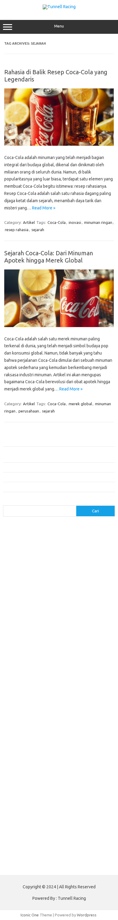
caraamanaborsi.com (77, 678)
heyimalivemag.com (24, 707)
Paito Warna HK (67, 828)
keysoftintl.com (48, 580)
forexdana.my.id (20, 626)
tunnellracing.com (62, 603)
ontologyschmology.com (80, 742)
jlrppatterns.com (66, 719)
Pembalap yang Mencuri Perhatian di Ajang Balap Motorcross (56, 467)
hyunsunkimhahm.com (64, 707)
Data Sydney (26, 834)
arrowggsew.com (22, 528)
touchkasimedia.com (24, 603)
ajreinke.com (91, 649)
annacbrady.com (20, 655)
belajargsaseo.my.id (24, 649)
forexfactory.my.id (90, 626)
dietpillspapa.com (22, 696)
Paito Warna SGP (36, 828)
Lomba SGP (71, 834)
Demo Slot (42, 811)
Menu (59, 26)
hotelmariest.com (67, 562)
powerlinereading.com (26, 591)
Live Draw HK (78, 846)
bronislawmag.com (68, 667)
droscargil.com (98, 696)
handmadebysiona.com (27, 562)
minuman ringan (98, 222)
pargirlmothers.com (24, 748)
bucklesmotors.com (24, 533)
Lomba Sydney (96, 834)
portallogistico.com (89, 586)
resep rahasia (16, 230)
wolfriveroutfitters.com (27, 609)
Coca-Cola (57, 222)
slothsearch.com (46, 759)
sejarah (37, 230)
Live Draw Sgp (40, 817)
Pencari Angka (77, 793)
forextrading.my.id (74, 638)
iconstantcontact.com (80, 568)
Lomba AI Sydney (74, 840)
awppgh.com (58, 661)
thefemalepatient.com (26, 771)
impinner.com (18, 574)
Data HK (90, 828)
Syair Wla (58, 799)
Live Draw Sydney (70, 817)
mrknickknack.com (22, 586)
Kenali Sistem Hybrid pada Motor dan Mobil (41, 441)
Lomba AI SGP (43, 840)
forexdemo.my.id (54, 626)
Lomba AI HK (17, 840)
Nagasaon (32, 793)
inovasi (75, 222)
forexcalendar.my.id (83, 615)
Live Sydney (100, 817)
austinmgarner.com (56, 655)
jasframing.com (47, 574)
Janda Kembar (82, 799)
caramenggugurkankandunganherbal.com (43, 684)
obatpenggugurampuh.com (30, 742)
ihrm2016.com (19, 713)
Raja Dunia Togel (33, 799)
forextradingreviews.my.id (30, 638)
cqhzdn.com (89, 545)
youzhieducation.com (71, 609)
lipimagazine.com (94, 730)
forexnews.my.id (71, 643)
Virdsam (13, 793)
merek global (80, 404)
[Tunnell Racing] (59, 6)
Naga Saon (52, 793)
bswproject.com (60, 672)
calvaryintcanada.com (64, 533)
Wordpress (87, 915)
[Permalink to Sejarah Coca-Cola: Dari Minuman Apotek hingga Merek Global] (59, 325)
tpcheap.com (17, 777)
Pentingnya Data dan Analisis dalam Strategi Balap (47, 477)
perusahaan (28, 411)
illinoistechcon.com (52, 713)
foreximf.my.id (51, 632)
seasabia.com (64, 754)
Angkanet (68, 805)
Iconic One (30, 915)
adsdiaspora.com (61, 649)
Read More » (43, 207)
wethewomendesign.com (55, 777)
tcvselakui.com (60, 597)
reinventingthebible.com (67, 748)
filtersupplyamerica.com (28, 557)
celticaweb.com (20, 545)
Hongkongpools (68, 811)
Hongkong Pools (94, 805)
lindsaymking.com (59, 730)
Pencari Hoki (46, 805)
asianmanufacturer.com (62, 528)
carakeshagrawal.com (25, 539)
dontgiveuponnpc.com (61, 696)
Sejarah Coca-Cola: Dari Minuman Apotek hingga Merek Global (48, 257)
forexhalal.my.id (20, 632)
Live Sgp (14, 822)
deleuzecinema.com (75, 690)
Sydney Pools (18, 811)
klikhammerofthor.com (61, 725)
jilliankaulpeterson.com (27, 719)
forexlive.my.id (80, 632)
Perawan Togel (19, 805)
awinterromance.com (25, 661)
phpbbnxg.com (55, 586)
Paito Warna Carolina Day (41, 846)
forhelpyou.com (48, 701)
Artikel (29, 222)
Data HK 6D (34, 822)
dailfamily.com (19, 551)
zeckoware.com (20, 615)
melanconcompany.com (87, 580)
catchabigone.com (64, 539)
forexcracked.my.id (55, 620)
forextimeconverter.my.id (29, 643)
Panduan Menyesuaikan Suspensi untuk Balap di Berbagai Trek (57, 487)
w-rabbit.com (50, 615)
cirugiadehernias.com (56, 545)
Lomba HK (49, 834)
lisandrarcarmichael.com (27, 736)
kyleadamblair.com (23, 730)
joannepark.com (78, 574)
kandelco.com (18, 580)
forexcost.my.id (20, 620)
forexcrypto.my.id (92, 620)
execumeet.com (49, 551)
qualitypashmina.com (25, 597)
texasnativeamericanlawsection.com (39, 765)
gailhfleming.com (80, 701)
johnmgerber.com (22, 725)
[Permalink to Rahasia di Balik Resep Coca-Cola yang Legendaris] (59, 144)
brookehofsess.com (24, 672)
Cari (6, 502)
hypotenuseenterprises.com (32, 568)
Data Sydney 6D (60, 822)
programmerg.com (67, 591)
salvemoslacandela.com (27, 754)
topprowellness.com (68, 771)
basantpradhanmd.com (27, 667)
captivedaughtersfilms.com (31, 678)
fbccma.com (78, 551)
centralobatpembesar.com (30, 690)
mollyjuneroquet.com (72, 736)
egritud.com (19, 701)
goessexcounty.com (71, 557)
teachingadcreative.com (85, 759)
